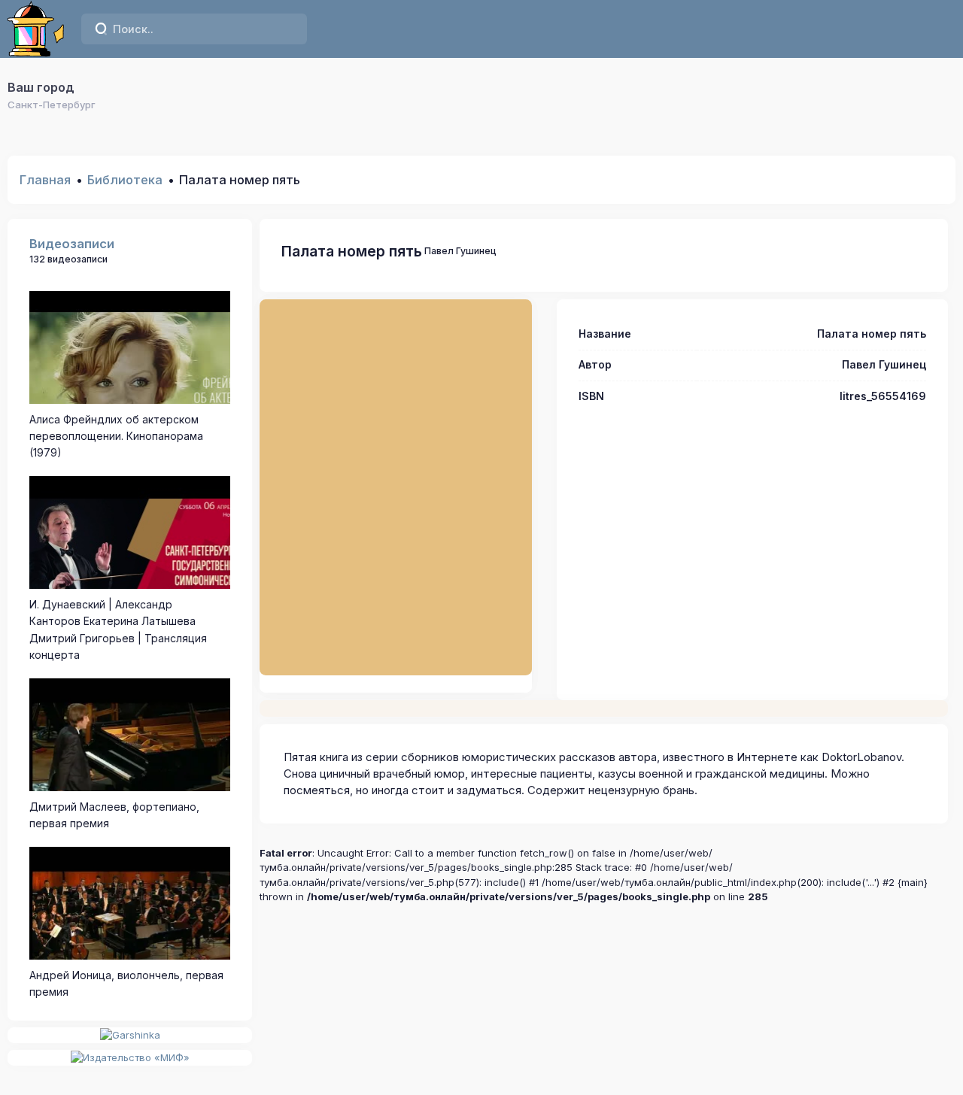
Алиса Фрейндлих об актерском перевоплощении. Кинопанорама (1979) (116, 436)
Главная (45, 179)
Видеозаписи (71, 243)
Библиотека (125, 179)
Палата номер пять (351, 251)
